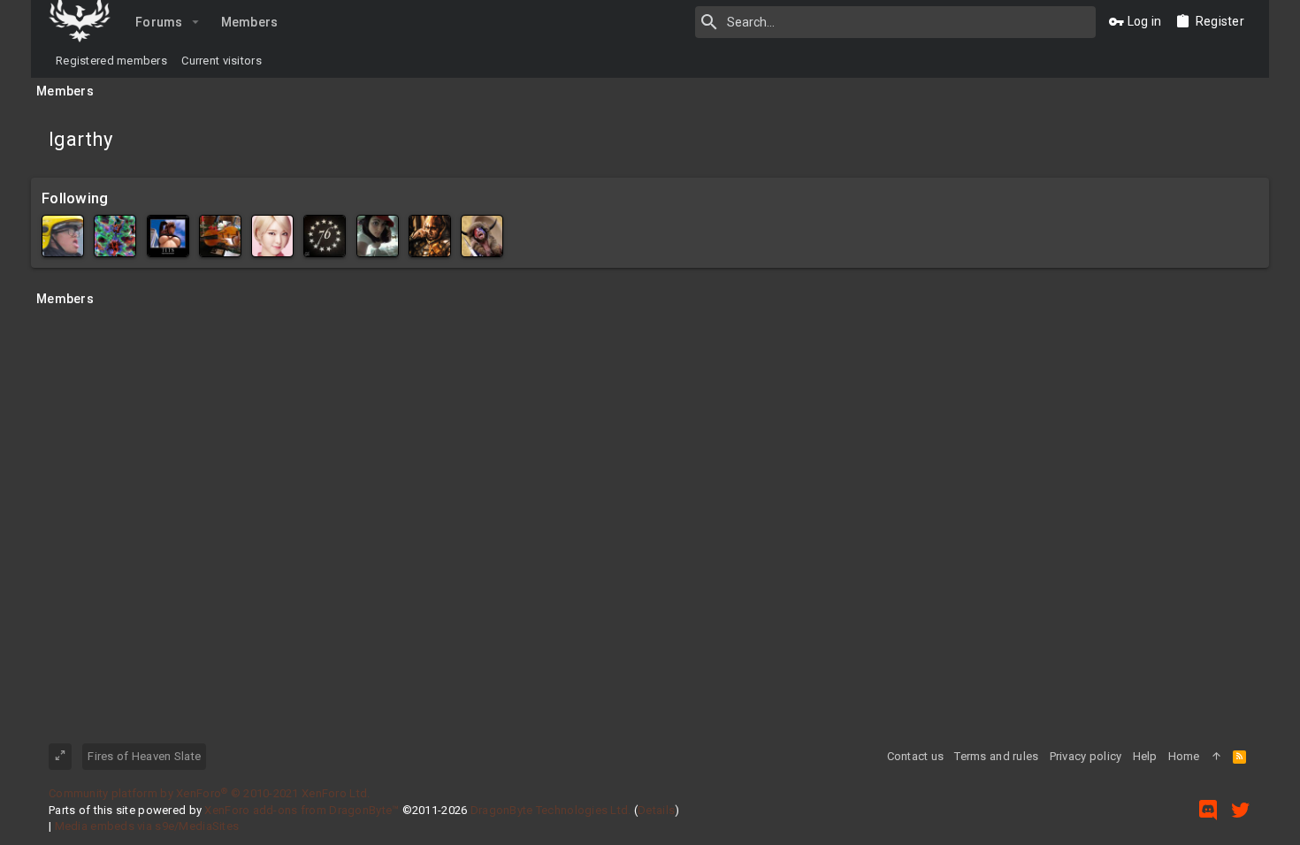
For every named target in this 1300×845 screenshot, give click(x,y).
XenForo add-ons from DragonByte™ (301, 810)
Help (1145, 756)
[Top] (1216, 756)
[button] (196, 22)
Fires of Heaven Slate (144, 756)
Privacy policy (1086, 756)
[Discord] (1208, 810)
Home (1184, 756)
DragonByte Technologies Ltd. (550, 810)
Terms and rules (996, 756)
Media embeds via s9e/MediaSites (147, 826)
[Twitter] (1240, 810)
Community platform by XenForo (209, 793)
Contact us (915, 756)
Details (656, 810)
